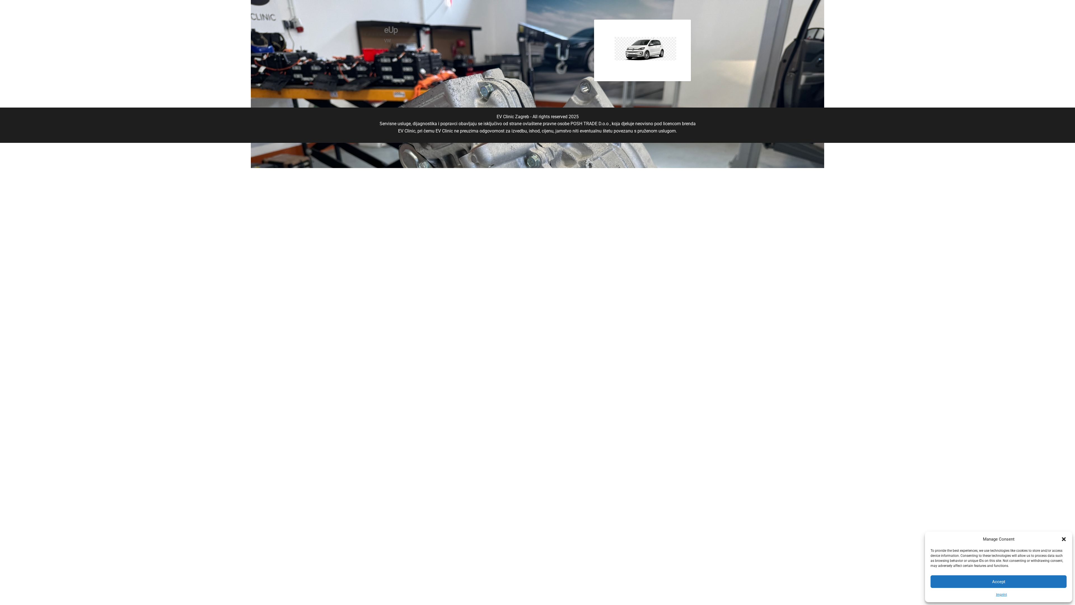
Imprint (1001, 595)
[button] (1064, 539)
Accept (998, 581)
